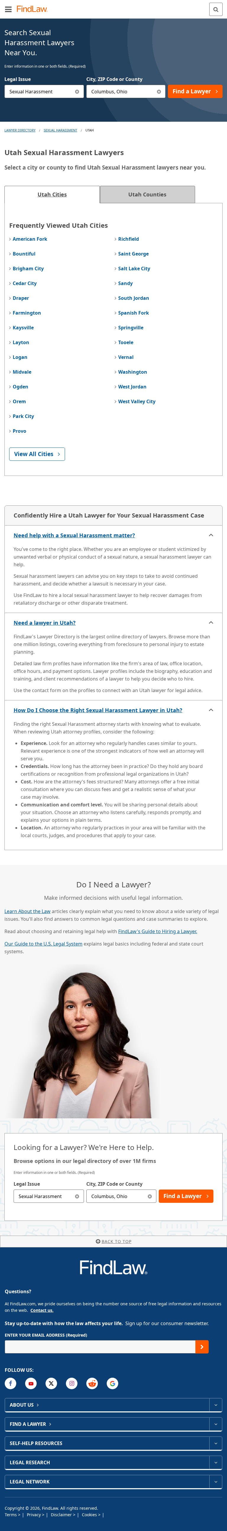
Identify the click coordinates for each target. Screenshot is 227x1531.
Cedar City (25, 283)
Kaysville (23, 327)
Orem (19, 401)
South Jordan (133, 298)
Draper (21, 298)
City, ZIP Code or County (114, 79)
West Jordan (132, 386)
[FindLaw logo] (34, 9)
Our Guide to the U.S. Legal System (43, 944)
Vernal (126, 357)
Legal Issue (17, 79)
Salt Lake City (134, 268)
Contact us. (41, 1310)
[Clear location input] (159, 91)
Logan (20, 357)
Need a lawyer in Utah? (45, 622)
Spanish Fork (133, 313)
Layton (21, 342)
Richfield (128, 239)
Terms (11, 1514)
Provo (19, 431)
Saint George (133, 253)
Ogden (20, 386)
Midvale (22, 372)
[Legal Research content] (215, 1462)
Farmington (27, 313)
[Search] (216, 9)
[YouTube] (31, 1383)
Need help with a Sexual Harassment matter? (74, 535)
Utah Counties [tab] (147, 194)
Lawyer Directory (19, 130)
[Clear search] (77, 1196)
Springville (130, 327)
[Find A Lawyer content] (215, 1424)
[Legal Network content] (215, 1481)
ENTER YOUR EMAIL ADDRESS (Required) (46, 1335)
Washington (132, 372)
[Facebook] (10, 1383)
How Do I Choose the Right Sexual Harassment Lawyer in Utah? (98, 710)
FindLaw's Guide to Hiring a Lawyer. (157, 931)
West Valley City (136, 401)
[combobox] (44, 91)
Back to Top (117, 1241)
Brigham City (28, 268)
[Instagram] (71, 1383)
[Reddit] (92, 1383)
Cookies (90, 1514)
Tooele (125, 342)
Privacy (34, 1514)
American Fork (30, 239)
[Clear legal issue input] (77, 91)
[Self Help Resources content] (215, 1443)
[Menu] (8, 9)
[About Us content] (215, 1404)
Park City (23, 416)
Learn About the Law (27, 911)
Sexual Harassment (60, 130)
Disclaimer (62, 1514)
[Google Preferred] (112, 1383)
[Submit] (202, 1346)
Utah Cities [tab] (52, 194)
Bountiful (24, 253)
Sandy (125, 283)
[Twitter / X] (51, 1383)
